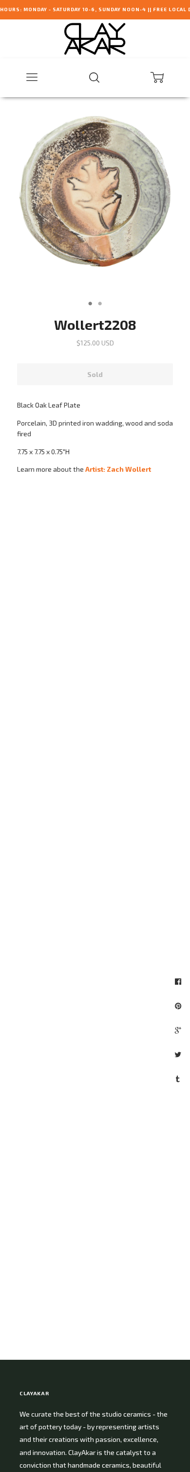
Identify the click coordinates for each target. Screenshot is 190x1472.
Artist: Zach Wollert (118, 469)
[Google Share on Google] (179, 1030)
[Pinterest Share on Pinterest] (179, 1005)
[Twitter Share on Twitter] (179, 1054)
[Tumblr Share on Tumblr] (179, 1078)
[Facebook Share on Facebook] (179, 981)
